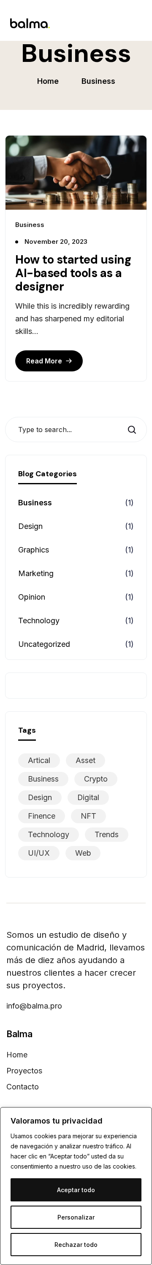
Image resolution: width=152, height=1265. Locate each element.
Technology (39, 620)
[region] (76, 1186)
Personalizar (76, 1217)
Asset (85, 760)
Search (135, 430)
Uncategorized (44, 644)
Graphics (33, 549)
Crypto (96, 778)
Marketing (36, 573)
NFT (88, 815)
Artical (39, 760)
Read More (44, 361)
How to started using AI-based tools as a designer (73, 273)
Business (35, 502)
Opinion (31, 596)
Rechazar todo (76, 1244)
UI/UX (39, 853)
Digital (88, 797)
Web (83, 853)
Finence (41, 815)
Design (30, 526)
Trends (107, 834)
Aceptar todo (76, 1189)
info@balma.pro (34, 1006)
